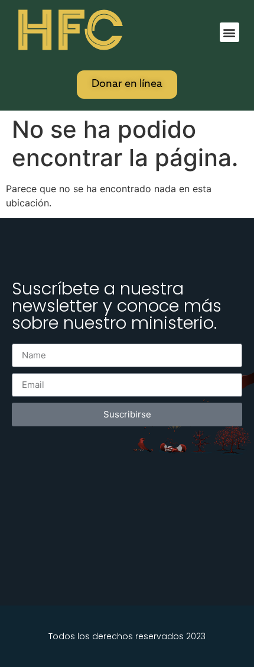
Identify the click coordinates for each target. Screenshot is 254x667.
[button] (229, 32)
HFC (69, 30)
